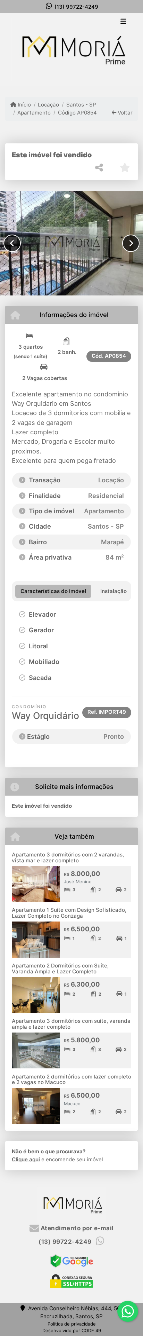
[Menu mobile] (71, 49)
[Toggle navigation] (123, 22)
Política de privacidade (72, 1324)
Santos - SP (81, 104)
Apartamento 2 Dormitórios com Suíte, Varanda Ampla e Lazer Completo (60, 968)
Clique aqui (26, 1159)
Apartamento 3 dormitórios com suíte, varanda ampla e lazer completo (71, 1024)
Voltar (124, 112)
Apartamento (34, 112)
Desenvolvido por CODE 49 (71, 1330)
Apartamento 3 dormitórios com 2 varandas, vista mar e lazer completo (68, 857)
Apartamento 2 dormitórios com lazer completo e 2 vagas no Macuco (71, 1079)
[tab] (53, 591)
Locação (48, 104)
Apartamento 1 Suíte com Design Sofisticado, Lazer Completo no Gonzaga (69, 913)
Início (23, 104)
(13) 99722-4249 (76, 6)
